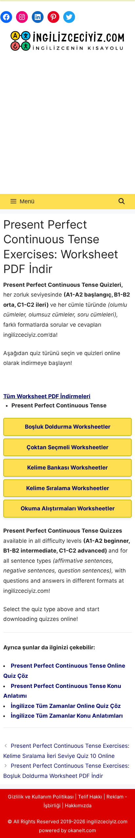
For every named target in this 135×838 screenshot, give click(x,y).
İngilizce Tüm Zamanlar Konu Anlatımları (67, 715)
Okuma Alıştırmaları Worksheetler (68, 508)
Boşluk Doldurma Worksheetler (67, 426)
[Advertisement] (67, 123)
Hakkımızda (78, 805)
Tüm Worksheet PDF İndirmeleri (46, 396)
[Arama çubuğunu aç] (121, 201)
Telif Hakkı (90, 797)
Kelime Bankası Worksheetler (67, 467)
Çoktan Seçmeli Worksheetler (67, 447)
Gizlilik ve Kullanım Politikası (41, 797)
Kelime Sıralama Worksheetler (67, 488)
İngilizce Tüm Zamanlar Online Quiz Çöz (66, 706)
